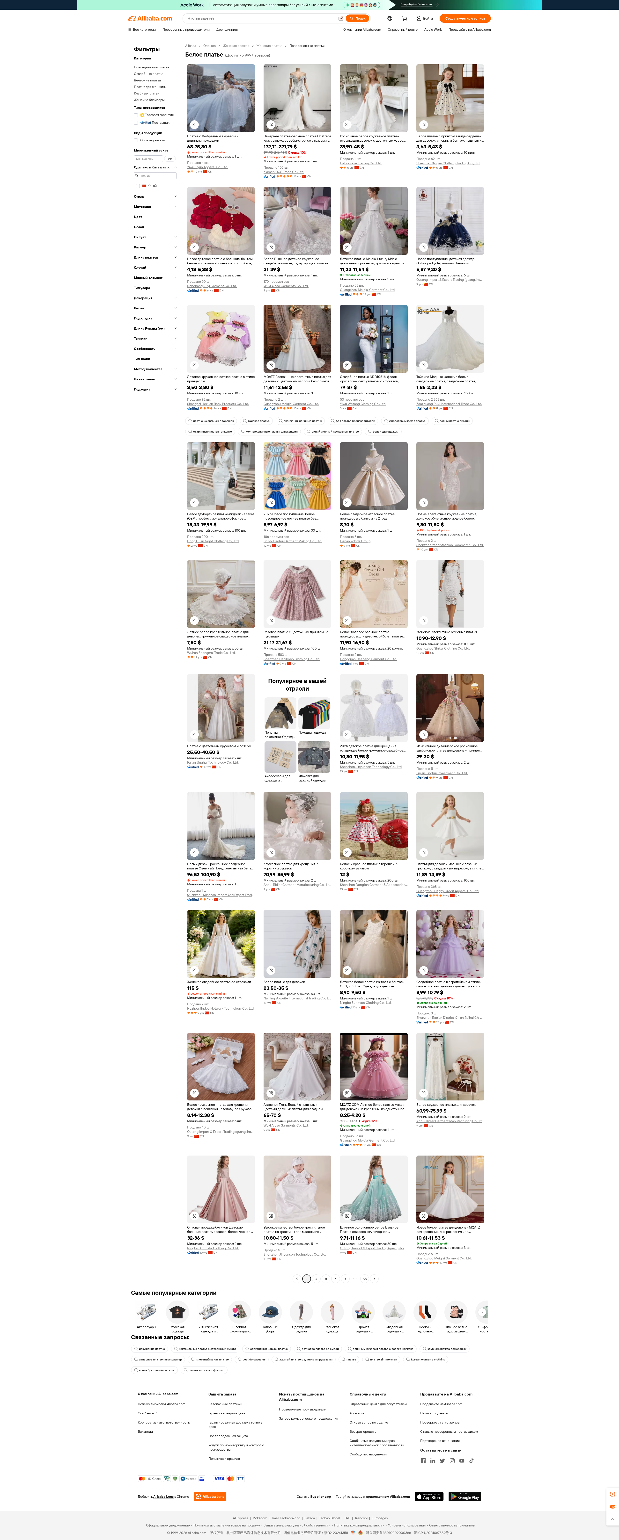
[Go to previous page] (297, 1278)
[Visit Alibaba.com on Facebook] (423, 1461)
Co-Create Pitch (150, 1413)
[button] (341, 18)
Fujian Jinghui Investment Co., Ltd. (442, 773)
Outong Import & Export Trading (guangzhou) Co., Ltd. (450, 280)
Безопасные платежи (225, 1404)
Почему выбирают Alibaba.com (161, 1404)
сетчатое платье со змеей (320, 1349)
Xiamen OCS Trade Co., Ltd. (284, 172)
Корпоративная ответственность (164, 1422)
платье (351, 1359)
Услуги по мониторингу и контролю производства (236, 1447)
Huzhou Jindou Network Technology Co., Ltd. (220, 1008)
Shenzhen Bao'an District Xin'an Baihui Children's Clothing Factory (450, 1017)
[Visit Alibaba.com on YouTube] (462, 1461)
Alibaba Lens (163, 1496)
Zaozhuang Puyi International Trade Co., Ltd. (449, 404)
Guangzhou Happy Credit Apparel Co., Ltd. (447, 891)
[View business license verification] (353, 1532)
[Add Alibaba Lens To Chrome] (210, 1496)
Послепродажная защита (228, 1436)
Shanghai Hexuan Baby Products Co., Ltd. (218, 404)
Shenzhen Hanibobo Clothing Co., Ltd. (292, 659)
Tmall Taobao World (285, 1518)
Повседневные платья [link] (306, 46)
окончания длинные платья (303, 421)
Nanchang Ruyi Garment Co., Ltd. (212, 286)
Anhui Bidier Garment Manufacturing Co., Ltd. (297, 885)
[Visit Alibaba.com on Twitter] (442, 1461)
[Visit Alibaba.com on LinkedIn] (433, 1461)
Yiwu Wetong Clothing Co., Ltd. (363, 404)
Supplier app (320, 1496)
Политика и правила (224, 1458)
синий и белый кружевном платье (335, 431)
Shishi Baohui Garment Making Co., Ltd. (293, 541)
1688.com (259, 1518)
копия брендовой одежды (157, 1370)
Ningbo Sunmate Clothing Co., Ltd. (365, 1003)
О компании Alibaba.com (158, 1394)
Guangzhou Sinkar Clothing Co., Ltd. (443, 648)
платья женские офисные (206, 1370)
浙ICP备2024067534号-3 (433, 1533)
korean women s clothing (428, 1359)
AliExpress (240, 1518)
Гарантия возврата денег (227, 1413)
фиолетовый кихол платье (407, 421)
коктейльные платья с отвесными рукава (207, 1349)
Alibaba (190, 46)
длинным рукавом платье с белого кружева (383, 1349)
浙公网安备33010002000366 (388, 1533)
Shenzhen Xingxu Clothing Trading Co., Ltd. (448, 163)
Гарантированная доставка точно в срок (235, 1424)
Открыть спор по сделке (369, 1422)
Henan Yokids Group (355, 541)
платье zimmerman (383, 1359)
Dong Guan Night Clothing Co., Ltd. (213, 541)
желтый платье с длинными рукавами (306, 1359)
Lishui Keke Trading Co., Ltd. (361, 163)
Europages (380, 1518)
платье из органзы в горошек (213, 421)
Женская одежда (236, 46)
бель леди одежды (385, 431)
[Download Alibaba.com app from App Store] (429, 1496)
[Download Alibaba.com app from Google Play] (465, 1496)
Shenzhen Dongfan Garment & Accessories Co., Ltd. (374, 885)
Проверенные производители (302, 1409)
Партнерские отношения (440, 1441)
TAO (347, 1518)
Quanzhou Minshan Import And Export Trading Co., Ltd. (221, 895)
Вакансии (145, 1431)
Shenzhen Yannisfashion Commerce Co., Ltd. (450, 545)
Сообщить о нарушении (368, 1454)
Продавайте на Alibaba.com (441, 1404)
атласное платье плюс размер (160, 1359)
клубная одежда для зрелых (446, 1349)
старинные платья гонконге (212, 431)
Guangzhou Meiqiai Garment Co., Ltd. (367, 290)
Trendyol (361, 1518)
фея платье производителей (355, 421)
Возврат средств (363, 1431)
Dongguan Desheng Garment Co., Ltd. (368, 659)
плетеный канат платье (212, 1359)
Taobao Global (329, 1518)
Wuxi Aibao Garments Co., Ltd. (286, 286)
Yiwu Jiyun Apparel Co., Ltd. (207, 167)
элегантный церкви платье (269, 1349)
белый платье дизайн (455, 421)
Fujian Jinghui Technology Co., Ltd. (213, 762)
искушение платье (152, 1349)
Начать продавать (434, 1413)
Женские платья (269, 46)
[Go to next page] (374, 1278)
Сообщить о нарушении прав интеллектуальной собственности (377, 1443)
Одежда (209, 46)
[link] (612, 1494)
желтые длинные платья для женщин (272, 431)
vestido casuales (254, 1359)
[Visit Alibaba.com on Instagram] (452, 1461)
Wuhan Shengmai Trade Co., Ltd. (211, 653)
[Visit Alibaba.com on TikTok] (471, 1461)
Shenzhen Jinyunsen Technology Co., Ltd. (371, 767)
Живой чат (358, 1413)
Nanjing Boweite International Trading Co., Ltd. (297, 998)
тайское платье (259, 421)
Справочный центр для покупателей (378, 1404)
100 (364, 1278)
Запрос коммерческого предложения (308, 1418)
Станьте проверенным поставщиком (449, 1431)
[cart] (405, 19)
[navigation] (155, 663)
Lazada (309, 1518)
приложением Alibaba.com (388, 1496)
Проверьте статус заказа (439, 1422)
